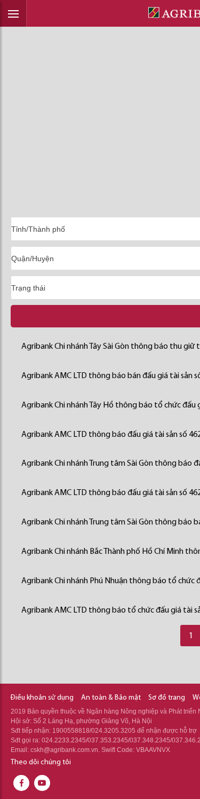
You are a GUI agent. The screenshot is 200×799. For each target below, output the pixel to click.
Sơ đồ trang (166, 698)
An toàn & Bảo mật (111, 698)
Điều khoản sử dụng (42, 698)
